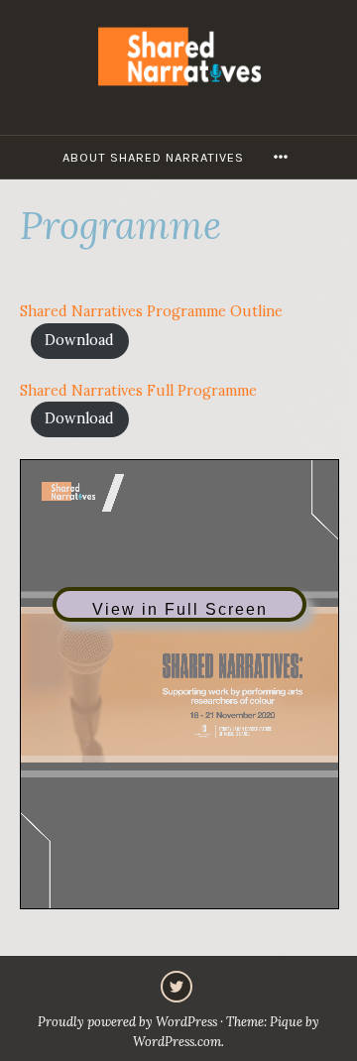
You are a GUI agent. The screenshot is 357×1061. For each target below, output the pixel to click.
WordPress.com (177, 1041)
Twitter (176, 986)
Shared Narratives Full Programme (138, 391)
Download (79, 340)
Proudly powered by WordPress (127, 1021)
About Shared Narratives (153, 157)
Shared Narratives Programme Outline (151, 311)
